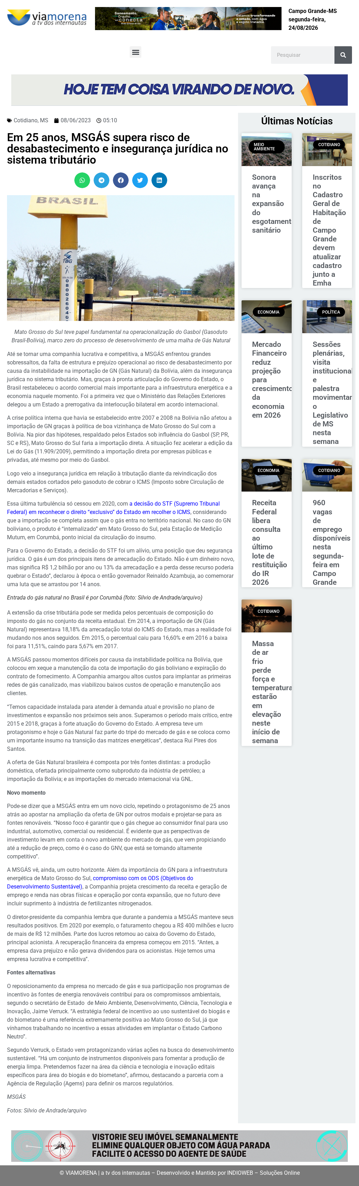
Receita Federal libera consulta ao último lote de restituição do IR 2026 (269, 543)
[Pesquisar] (343, 55)
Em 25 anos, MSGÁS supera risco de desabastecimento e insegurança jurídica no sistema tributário (117, 148)
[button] (135, 52)
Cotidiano (26, 120)
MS (44, 120)
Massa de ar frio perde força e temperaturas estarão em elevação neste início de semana (274, 692)
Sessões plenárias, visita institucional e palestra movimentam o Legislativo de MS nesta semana (334, 393)
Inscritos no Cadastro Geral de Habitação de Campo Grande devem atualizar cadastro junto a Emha (329, 230)
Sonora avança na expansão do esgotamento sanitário (274, 203)
